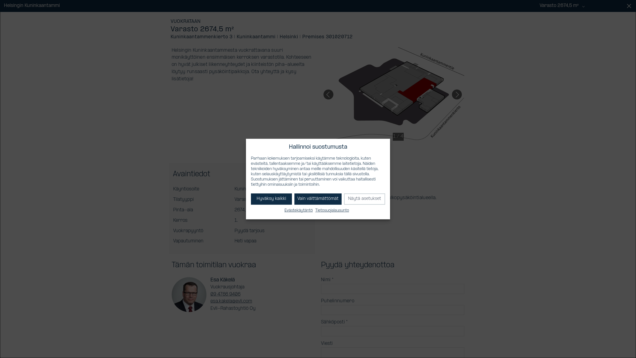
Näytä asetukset (364, 199)
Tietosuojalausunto (332, 210)
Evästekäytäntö (298, 210)
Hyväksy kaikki (271, 199)
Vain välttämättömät (318, 199)
